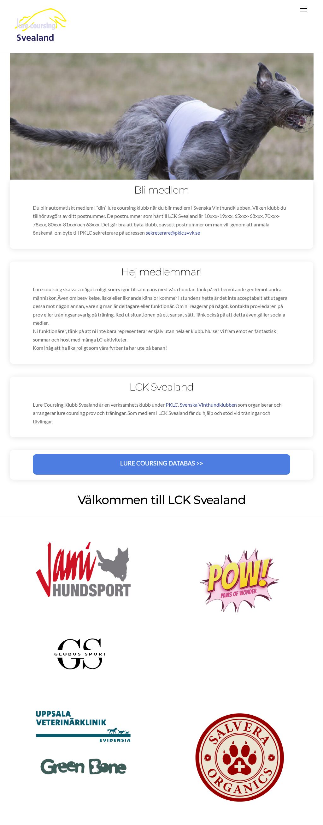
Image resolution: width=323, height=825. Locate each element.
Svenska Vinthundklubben (208, 405)
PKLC (172, 405)
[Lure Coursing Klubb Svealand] (41, 41)
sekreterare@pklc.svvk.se (173, 233)
